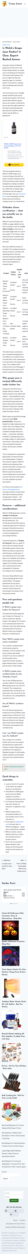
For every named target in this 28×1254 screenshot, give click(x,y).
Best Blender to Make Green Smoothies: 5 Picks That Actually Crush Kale (13, 1135)
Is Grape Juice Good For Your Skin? (7, 864)
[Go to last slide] (4, 894)
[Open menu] (24, 4)
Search (4, 1172)
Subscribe (14, 1200)
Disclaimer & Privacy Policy (15, 1224)
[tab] (10, 903)
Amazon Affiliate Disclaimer (15, 1227)
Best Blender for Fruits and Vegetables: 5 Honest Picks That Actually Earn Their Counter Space (14, 1164)
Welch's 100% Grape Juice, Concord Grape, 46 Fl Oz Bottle (12, 145)
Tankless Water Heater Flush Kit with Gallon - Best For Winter (14, 1004)
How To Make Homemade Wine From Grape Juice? (21, 866)
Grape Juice (6, 45)
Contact (22, 1220)
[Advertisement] (14, 22)
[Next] (23, 894)
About (15, 1220)
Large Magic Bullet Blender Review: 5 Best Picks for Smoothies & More (11, 1153)
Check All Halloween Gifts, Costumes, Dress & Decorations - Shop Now (13, 915)
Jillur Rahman (7, 41)
